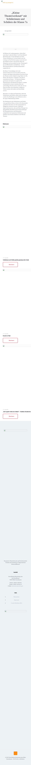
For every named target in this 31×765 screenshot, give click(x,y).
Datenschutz (16, 597)
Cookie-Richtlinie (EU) (16, 603)
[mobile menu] (28, 2)
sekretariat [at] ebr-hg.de (17, 586)
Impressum (16, 600)
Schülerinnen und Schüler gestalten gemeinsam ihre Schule (16, 260)
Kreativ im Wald (6, 335)
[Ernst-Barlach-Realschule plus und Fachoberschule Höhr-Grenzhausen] (7, 2)
